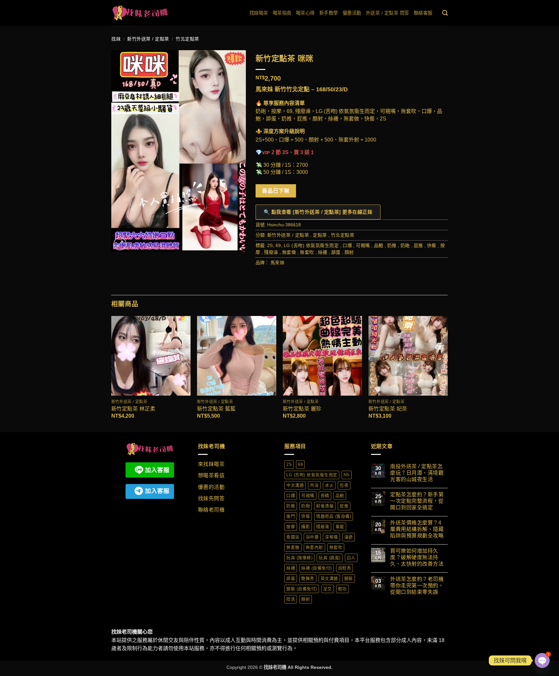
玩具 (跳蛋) (330, 557)
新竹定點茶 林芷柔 (133, 408)
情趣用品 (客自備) (333, 516)
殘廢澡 (271, 252)
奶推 (392, 245)
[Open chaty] (542, 660)
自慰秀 (344, 568)
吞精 (325, 495)
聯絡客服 (423, 13)
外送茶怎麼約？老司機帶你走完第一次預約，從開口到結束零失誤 (417, 585)
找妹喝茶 (258, 13)
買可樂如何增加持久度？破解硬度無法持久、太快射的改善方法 (417, 557)
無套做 (289, 252)
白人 (351, 557)
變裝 (348, 578)
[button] (120, 243)
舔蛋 (336, 252)
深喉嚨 (331, 537)
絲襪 (322, 252)
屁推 (418, 245)
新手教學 (328, 13)
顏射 (349, 252)
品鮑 (378, 245)
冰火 (329, 485)
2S (270, 245)
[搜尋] (445, 13)
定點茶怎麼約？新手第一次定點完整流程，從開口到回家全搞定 (417, 501)
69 (278, 245)
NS (347, 474)
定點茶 (320, 235)
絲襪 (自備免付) (316, 568)
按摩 (290, 526)
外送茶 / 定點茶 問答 (387, 13)
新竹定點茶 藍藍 (216, 408)
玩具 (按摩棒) (299, 557)
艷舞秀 (307, 578)
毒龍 (339, 526)
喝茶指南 (282, 13)
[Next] (447, 373)
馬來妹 (277, 262)
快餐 (431, 245)
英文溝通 (329, 578)
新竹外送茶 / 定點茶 (148, 38)
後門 (290, 516)
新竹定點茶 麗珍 (302, 408)
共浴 (314, 485)
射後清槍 (325, 505)
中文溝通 (295, 485)
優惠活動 (352, 13)
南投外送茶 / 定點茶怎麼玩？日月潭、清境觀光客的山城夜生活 (417, 473)
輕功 (342, 588)
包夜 (344, 485)
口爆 (347, 245)
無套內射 (314, 547)
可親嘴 (363, 245)
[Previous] (111, 373)
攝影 (305, 526)
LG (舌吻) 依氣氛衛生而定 (311, 245)
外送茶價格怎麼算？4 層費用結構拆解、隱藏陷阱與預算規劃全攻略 (417, 529)
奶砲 (405, 245)
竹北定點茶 (187, 38)
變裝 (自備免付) (301, 588)
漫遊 (348, 537)
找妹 (116, 38)
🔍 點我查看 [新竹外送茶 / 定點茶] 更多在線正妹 (318, 212)
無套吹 (307, 252)
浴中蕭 (312, 537)
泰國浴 (293, 537)
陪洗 (290, 599)
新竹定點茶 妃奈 (387, 408)
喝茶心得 (305, 13)
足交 (327, 588)
